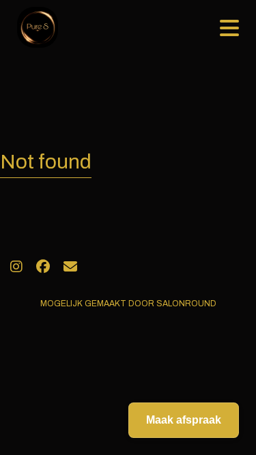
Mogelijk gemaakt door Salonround (128, 303)
